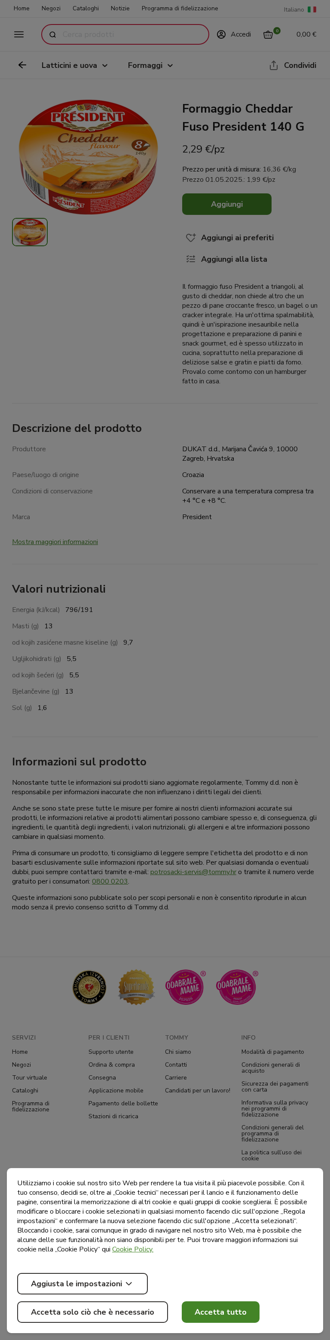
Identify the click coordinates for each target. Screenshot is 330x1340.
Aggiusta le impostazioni (76, 1284)
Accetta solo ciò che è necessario (92, 1312)
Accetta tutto (221, 1312)
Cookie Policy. (132, 1249)
